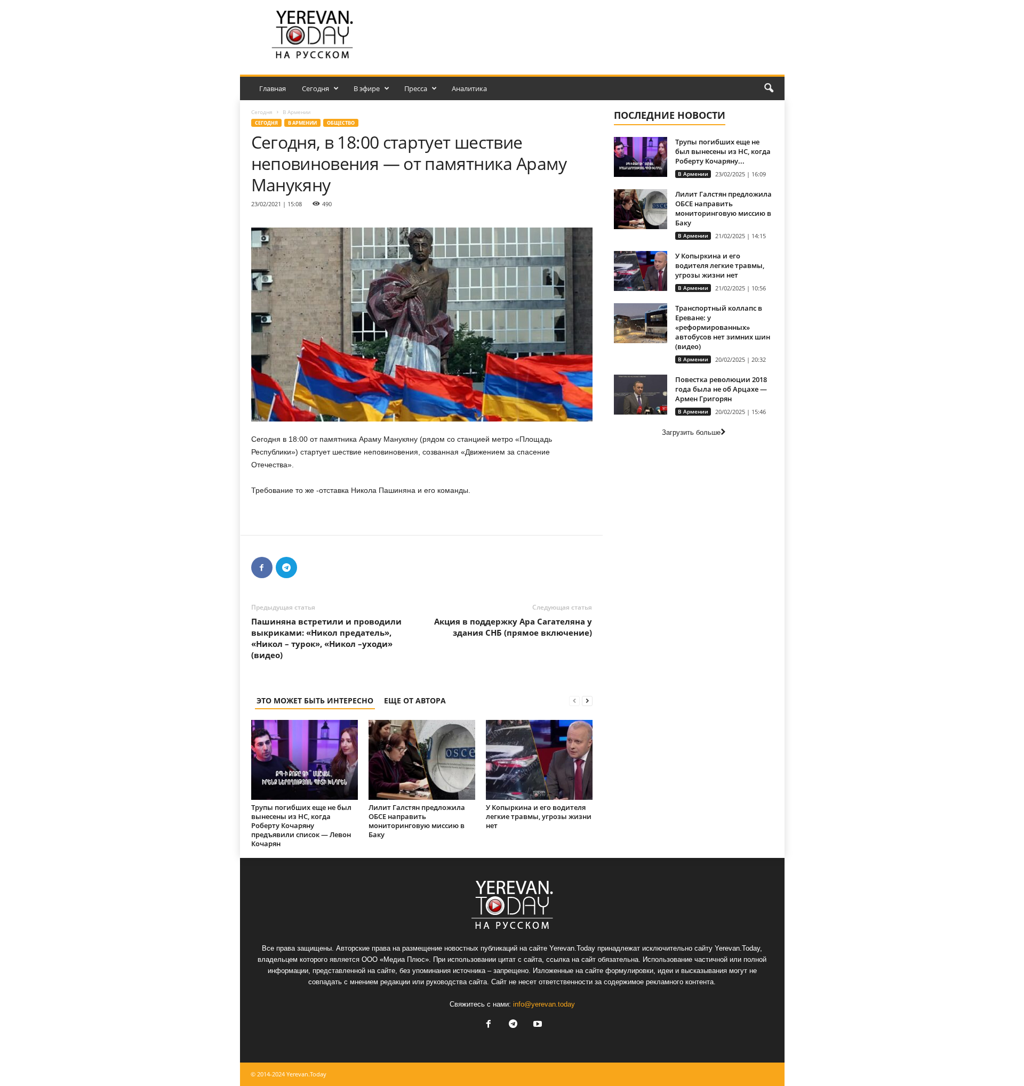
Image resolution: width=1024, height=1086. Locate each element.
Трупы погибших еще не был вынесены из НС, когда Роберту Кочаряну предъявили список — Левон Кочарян (301, 825)
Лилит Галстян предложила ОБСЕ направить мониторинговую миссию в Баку (417, 821)
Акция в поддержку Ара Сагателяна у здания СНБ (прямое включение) (513, 627)
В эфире (367, 88)
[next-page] (587, 700)
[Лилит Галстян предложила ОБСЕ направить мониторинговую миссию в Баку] (422, 760)
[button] (768, 88)
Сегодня (315, 88)
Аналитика (469, 88)
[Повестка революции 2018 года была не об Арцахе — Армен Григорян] (640, 395)
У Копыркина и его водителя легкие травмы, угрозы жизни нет (538, 816)
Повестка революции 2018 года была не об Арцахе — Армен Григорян (721, 389)
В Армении (302, 122)
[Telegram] (286, 567)
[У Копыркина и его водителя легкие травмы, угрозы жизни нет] (539, 760)
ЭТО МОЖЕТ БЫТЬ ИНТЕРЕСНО (315, 700)
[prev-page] (574, 700)
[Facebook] (262, 567)
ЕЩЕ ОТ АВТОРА (415, 700)
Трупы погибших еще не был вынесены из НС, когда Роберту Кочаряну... (723, 151)
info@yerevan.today (544, 1004)
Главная (272, 88)
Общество (341, 122)
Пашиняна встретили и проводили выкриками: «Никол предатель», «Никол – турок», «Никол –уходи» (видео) (326, 638)
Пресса (415, 88)
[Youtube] (536, 1025)
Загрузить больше (691, 432)
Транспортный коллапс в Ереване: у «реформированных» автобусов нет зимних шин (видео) (722, 327)
